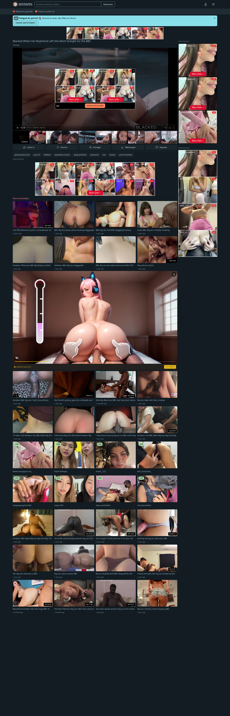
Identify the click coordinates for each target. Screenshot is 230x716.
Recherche (108, 4)
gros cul (37, 155)
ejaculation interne (62, 155)
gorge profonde (80, 155)
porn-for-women (125, 155)
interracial (94, 155)
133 (16, 45)
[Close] (214, 18)
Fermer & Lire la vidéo (95, 106)
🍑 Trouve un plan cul (44, 11)
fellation (47, 155)
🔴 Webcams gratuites (23, 11)
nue (104, 155)
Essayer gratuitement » (26, 23)
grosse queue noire (22, 155)
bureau (112, 155)
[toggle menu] (199, 4)
